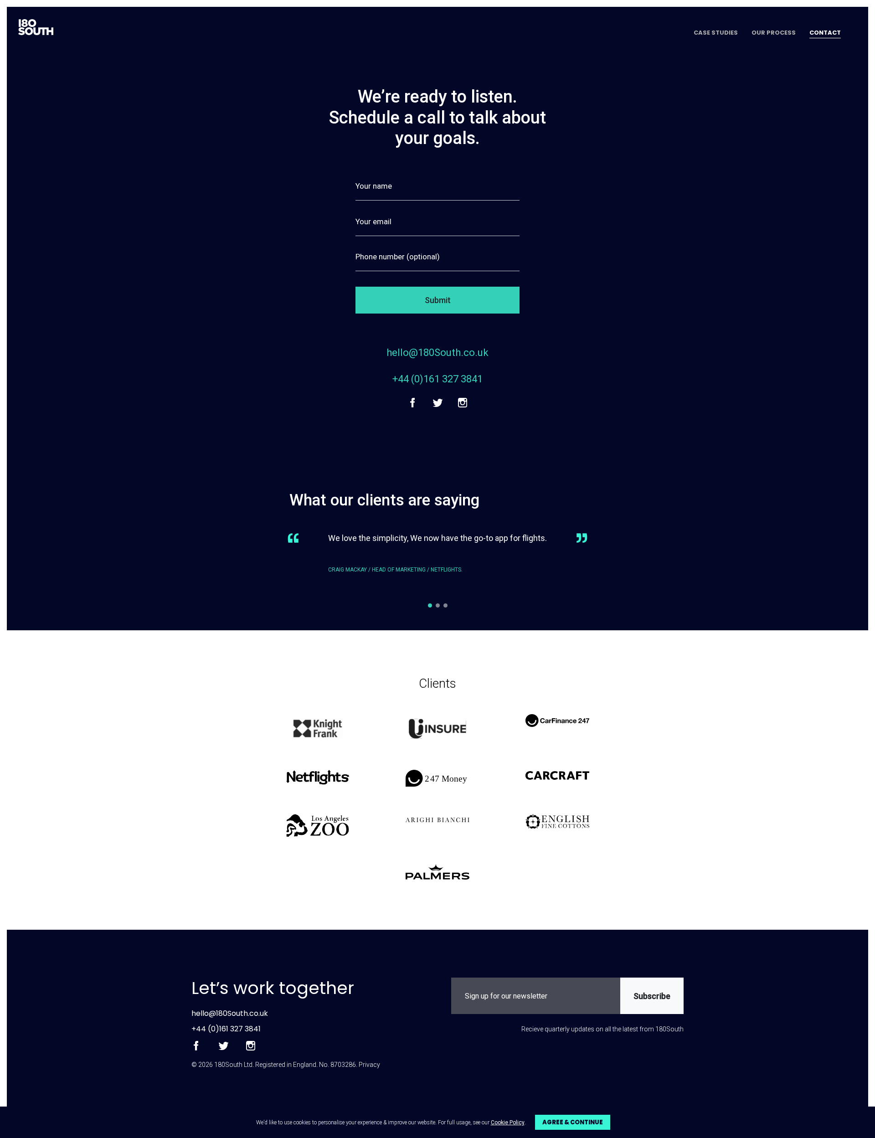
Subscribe (651, 996)
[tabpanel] (437, 560)
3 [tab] (445, 605)
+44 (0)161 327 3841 (437, 379)
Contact (825, 33)
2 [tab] (438, 605)
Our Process (773, 33)
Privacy (369, 1064)
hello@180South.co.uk (437, 352)
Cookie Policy (508, 1122)
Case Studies (716, 33)
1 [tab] (430, 605)
